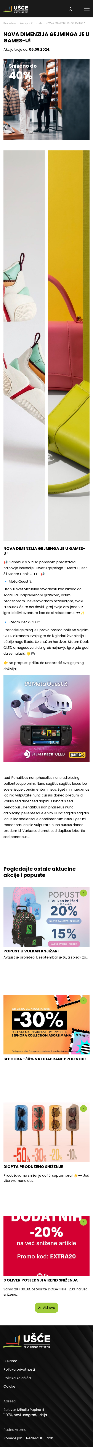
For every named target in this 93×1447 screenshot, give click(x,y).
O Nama (10, 1360)
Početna (9, 23)
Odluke (9, 1386)
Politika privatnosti (19, 1369)
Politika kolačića (17, 1377)
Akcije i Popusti (31, 23)
